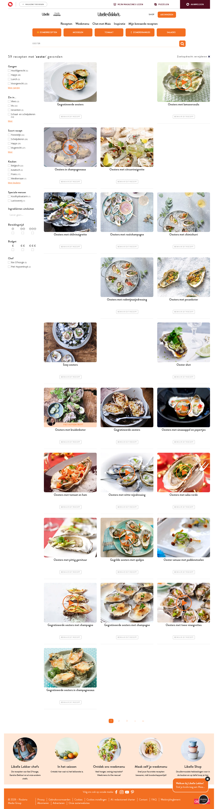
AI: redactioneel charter (123, 799)
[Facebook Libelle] (116, 792)
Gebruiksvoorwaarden (59, 799)
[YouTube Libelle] (127, 792)
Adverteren (59, 803)
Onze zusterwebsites (79, 803)
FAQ (154, 799)
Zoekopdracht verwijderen (192, 56)
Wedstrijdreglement (170, 799)
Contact (143, 799)
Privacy (41, 799)
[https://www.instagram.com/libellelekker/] (122, 792)
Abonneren (43, 803)
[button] (195, 4)
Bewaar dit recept (70, 117)
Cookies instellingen (96, 799)
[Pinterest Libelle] (132, 792)
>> (143, 720)
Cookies (78, 799)
